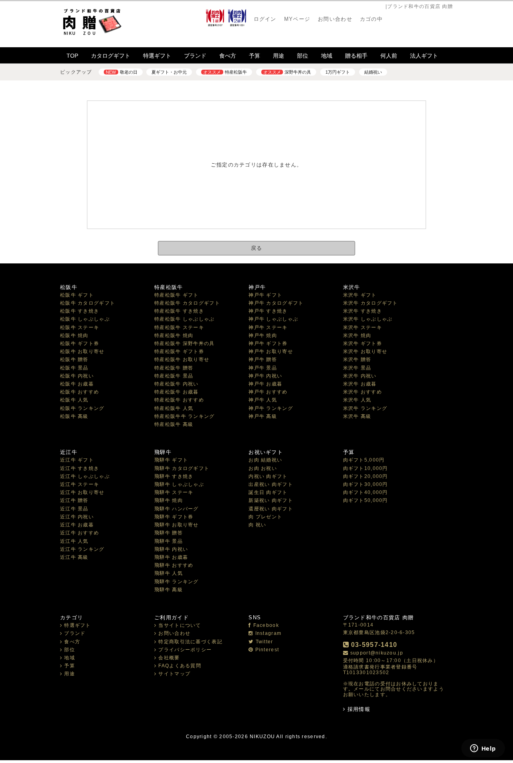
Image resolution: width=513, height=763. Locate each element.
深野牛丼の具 (287, 72)
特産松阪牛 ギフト (176, 295)
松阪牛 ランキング (82, 408)
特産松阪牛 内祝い (176, 384)
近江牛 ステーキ (79, 484)
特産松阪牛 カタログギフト (187, 303)
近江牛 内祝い (77, 517)
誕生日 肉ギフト (267, 492)
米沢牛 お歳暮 (360, 384)
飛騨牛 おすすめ (173, 565)
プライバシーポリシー (185, 650)
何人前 (388, 55)
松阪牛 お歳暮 (77, 384)
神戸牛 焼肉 (262, 335)
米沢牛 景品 (357, 368)
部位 (302, 55)
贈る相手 (356, 55)
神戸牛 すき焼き (267, 311)
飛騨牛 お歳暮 (171, 557)
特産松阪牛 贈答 (173, 368)
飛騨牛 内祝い (171, 549)
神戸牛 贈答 (262, 359)
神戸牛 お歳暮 (265, 384)
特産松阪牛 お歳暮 (176, 392)
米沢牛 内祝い (360, 376)
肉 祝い (257, 525)
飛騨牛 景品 (168, 541)
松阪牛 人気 (74, 400)
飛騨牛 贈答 (168, 533)
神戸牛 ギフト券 (267, 343)
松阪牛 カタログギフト (87, 303)
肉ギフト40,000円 (365, 492)
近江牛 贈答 (74, 500)
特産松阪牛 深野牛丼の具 (184, 343)
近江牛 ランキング (82, 549)
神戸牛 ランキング (270, 408)
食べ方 (227, 55)
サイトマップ (174, 674)
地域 (326, 55)
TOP (72, 55)
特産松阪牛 (224, 72)
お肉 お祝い (262, 468)
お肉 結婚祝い (265, 460)
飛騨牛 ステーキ (173, 492)
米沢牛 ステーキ (362, 327)
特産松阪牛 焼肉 (173, 335)
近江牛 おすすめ (79, 533)
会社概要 (169, 658)
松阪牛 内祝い (77, 376)
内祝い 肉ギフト (267, 476)
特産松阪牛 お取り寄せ (181, 359)
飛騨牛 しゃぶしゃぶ (179, 484)
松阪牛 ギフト (77, 295)
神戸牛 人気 (262, 400)
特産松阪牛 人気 (173, 408)
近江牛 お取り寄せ (82, 492)
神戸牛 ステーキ (267, 327)
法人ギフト (424, 55)
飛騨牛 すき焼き (173, 476)
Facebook (266, 625)
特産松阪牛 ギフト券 (179, 351)
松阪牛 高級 (74, 416)
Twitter (264, 642)
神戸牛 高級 (262, 416)
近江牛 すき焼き (79, 468)
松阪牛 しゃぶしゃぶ (85, 319)
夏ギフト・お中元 (169, 72)
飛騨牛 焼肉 (168, 500)
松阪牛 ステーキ (79, 327)
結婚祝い (373, 72)
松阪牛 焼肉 (74, 335)
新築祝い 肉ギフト (270, 500)
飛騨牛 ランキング (176, 581)
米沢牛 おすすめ (362, 392)
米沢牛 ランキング (365, 408)
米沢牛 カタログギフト (370, 303)
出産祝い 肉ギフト (270, 484)
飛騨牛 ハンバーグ (176, 509)
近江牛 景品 (74, 509)
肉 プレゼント (265, 517)
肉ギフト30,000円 (365, 484)
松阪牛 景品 (74, 368)
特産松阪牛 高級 (173, 424)
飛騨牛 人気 (168, 573)
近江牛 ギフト (77, 460)
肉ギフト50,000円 (365, 500)
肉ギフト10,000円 (365, 468)
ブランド (195, 55)
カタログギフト (110, 55)
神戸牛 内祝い (265, 376)
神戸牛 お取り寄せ (270, 351)
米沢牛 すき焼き (362, 311)
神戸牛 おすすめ (267, 392)
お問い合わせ (174, 633)
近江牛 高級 (74, 557)
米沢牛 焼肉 (357, 335)
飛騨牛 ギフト (171, 460)
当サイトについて (179, 625)
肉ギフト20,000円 (365, 476)
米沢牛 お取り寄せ (365, 351)
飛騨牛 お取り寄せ (176, 525)
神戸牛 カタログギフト (275, 303)
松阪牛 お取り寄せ (82, 351)
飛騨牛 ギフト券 (173, 517)
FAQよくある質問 (179, 666)
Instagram (268, 633)
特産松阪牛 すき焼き (179, 311)
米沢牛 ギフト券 (362, 343)
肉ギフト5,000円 (364, 460)
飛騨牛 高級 (168, 589)
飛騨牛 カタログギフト (181, 468)
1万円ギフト (337, 72)
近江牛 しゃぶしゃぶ (85, 476)
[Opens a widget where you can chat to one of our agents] (483, 749)
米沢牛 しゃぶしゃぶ (368, 319)
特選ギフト (157, 55)
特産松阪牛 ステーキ (179, 327)
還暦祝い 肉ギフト (270, 509)
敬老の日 (121, 72)
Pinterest (267, 650)
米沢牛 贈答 (357, 359)
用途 (278, 55)
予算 (254, 55)
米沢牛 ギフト (360, 295)
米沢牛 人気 (357, 400)
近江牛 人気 (74, 541)
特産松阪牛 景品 (173, 376)
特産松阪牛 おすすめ (179, 400)
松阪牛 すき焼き (79, 311)
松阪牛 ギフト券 (79, 343)
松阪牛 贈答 (74, 359)
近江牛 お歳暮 (77, 525)
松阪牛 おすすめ (79, 392)
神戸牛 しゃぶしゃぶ (273, 319)
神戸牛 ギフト (265, 295)
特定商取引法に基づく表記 (190, 642)
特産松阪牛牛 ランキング (184, 416)
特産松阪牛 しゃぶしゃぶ (184, 319)
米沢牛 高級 (357, 416)
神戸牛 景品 (262, 368)
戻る (257, 248)
